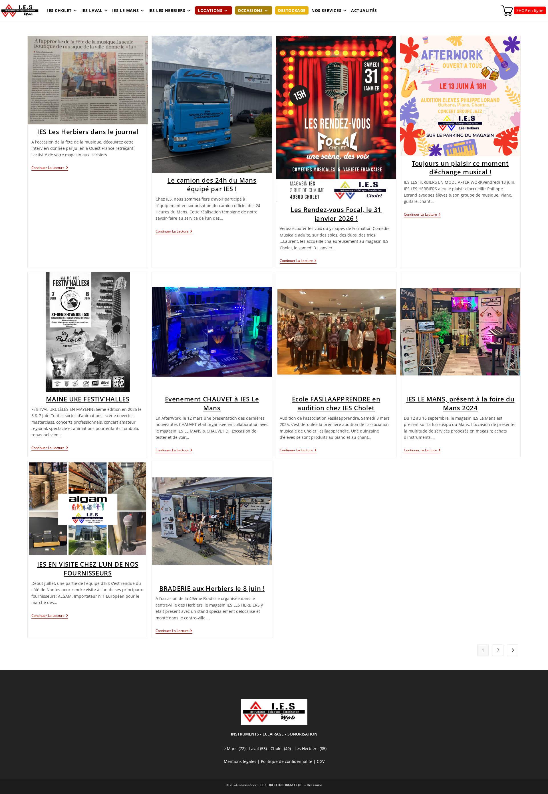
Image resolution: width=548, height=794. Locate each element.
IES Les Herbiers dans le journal (87, 131)
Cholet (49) (281, 748)
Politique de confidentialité (286, 761)
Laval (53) (257, 748)
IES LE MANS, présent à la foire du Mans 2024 (460, 403)
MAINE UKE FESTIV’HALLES (87, 399)
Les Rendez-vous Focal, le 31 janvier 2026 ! (336, 214)
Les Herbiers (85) (311, 748)
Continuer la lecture (49, 168)
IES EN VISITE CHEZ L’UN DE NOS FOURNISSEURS (87, 568)
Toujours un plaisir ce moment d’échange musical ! (460, 167)
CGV (321, 761)
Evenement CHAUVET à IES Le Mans (212, 403)
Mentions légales (240, 761)
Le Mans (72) (233, 748)
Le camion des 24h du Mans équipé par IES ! (211, 184)
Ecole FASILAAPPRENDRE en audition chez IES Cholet (336, 403)
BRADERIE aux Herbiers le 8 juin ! (212, 588)
